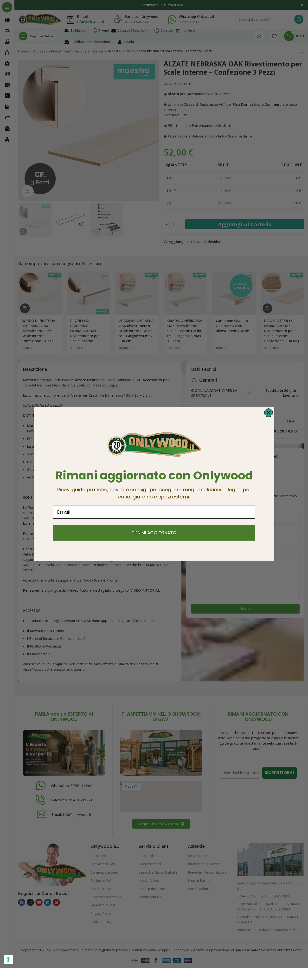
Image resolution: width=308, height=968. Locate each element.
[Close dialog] (268, 413)
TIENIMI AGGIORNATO (154, 533)
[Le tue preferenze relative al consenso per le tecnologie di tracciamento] (8, 959)
